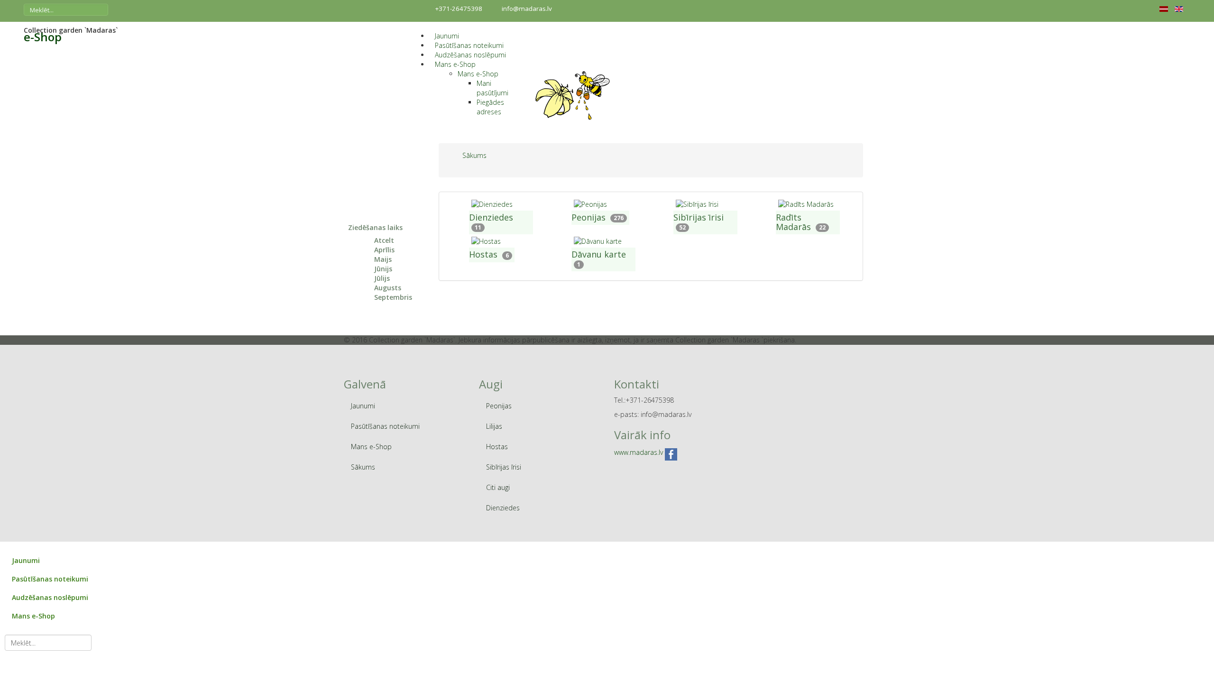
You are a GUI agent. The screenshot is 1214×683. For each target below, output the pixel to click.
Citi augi (498, 487)
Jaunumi (447, 35)
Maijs (383, 259)
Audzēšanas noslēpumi (470, 54)
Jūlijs (382, 278)
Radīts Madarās (793, 222)
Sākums (363, 466)
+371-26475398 (458, 8)
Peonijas (588, 217)
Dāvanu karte (598, 254)
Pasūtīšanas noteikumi (469, 45)
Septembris (393, 297)
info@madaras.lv (527, 8)
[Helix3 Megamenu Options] (421, 26)
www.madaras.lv (638, 452)
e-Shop (43, 37)
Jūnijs (383, 268)
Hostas (483, 254)
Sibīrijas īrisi (698, 217)
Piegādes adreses (490, 107)
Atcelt (384, 240)
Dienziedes (491, 217)
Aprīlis (384, 249)
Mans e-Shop (455, 64)
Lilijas (494, 426)
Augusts (387, 287)
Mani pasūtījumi (492, 88)
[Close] (4, 546)
